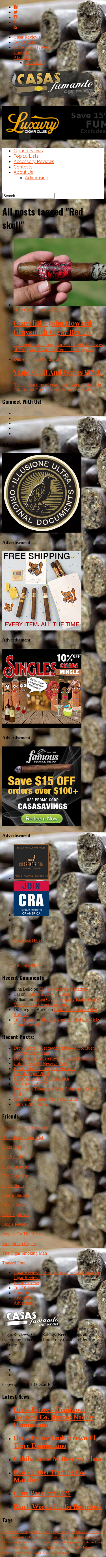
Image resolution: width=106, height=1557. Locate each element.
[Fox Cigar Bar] (41, 628)
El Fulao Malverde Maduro (63, 989)
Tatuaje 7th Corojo (30, 1104)
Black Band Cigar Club (23, 1137)
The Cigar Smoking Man (24, 1253)
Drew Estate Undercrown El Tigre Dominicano (56, 1058)
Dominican (56, 1537)
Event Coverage (28, 1282)
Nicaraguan (27, 1532)
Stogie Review (15, 1224)
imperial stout (61, 1547)
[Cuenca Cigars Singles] (41, 726)
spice (44, 1537)
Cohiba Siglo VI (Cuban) (49, 994)
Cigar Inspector (16, 1166)
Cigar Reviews (27, 37)
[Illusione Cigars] (41, 531)
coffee (96, 1537)
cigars (37, 1552)
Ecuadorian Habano (78, 1537)
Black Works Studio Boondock (41, 1078)
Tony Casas (24, 1019)
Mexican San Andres (56, 1552)
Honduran (87, 1542)
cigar (37, 1537)
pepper (74, 1542)
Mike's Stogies (15, 1204)
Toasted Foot (13, 1262)
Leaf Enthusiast (16, 1195)
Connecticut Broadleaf (54, 1542)
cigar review (10, 1532)
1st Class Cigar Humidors (25, 1127)
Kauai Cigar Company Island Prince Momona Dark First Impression (56, 1002)
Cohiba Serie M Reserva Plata (40, 1063)
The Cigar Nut (15, 1176)
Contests (21, 52)
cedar (29, 1537)
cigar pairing (61, 1532)
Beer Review (79, 1532)
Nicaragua (17, 1537)
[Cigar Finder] (31, 878)
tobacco (7, 1552)
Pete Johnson (31, 1547)
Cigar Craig (12, 1156)
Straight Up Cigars (19, 1243)
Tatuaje (16, 1547)
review (18, 1552)
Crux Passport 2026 (31, 1073)
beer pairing (44, 1532)
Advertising (35, 62)
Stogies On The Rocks (22, 1233)
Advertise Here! (28, 940)
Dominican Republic (16, 1542)
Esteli (34, 1542)
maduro (46, 1547)
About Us (22, 57)
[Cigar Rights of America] (31, 914)
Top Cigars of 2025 (31, 1083)
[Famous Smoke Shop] (41, 824)
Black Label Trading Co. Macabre (44, 1068)
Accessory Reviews (31, 47)
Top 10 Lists (25, 42)
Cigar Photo (13, 1185)
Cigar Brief (12, 1147)
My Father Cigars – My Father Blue (46, 1099)
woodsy (76, 1547)
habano (88, 1547)
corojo (28, 1552)
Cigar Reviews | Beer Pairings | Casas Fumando (56, 1272)
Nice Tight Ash (15, 1214)
